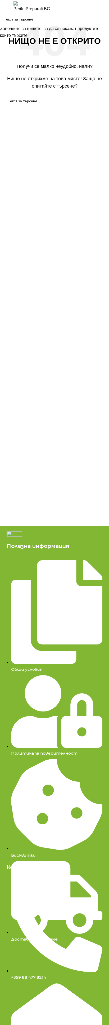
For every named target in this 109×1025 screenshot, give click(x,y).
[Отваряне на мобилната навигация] (6, 7)
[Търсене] (57, 7)
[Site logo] (31, 6)
